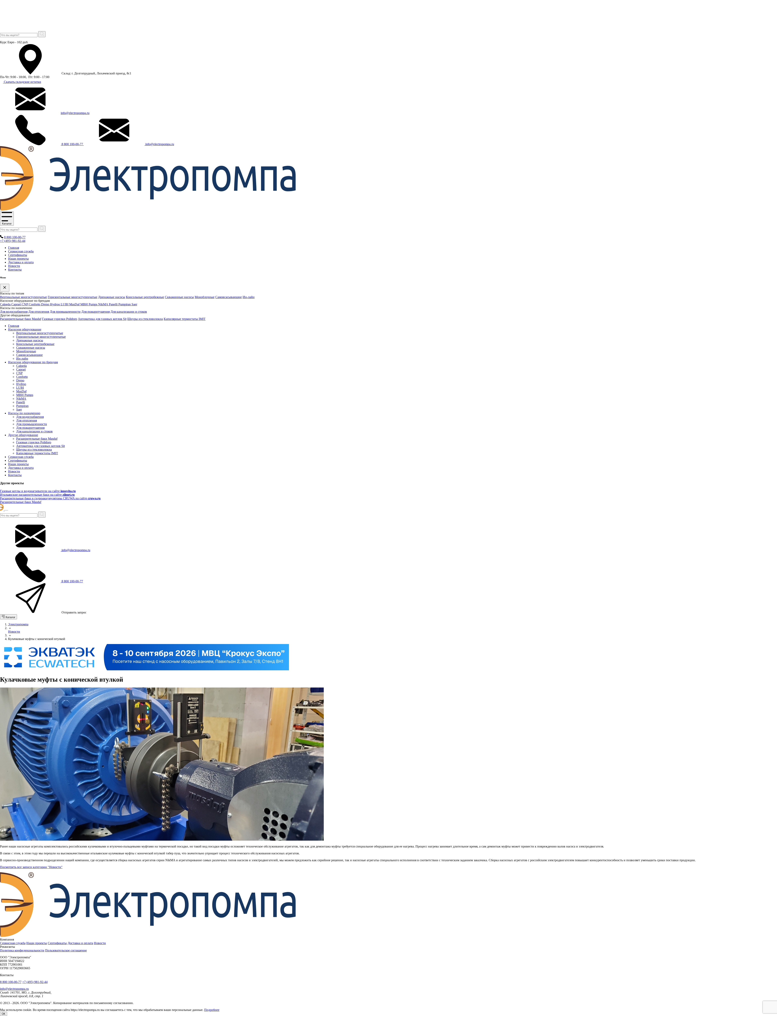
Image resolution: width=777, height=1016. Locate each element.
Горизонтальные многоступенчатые (72, 297)
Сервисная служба (21, 251)
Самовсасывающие (228, 297)
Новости (14, 266)
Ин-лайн (249, 297)
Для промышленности (65, 311)
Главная (13, 247)
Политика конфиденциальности (22, 950)
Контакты (15, 269)
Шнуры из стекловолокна (145, 319)
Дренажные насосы (111, 297)
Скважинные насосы (179, 297)
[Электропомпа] (148, 209)
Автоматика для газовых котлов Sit (102, 319)
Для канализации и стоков (128, 311)
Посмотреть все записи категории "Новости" (31, 867)
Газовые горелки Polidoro (59, 319)
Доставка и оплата (21, 262)
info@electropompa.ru (75, 113)
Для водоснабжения (14, 311)
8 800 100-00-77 (72, 144)
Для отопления (38, 311)
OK (3, 1013)
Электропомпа (18, 624)
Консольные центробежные (145, 297)
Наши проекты (18, 258)
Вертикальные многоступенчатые (23, 297)
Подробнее (211, 1010)
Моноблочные (204, 297)
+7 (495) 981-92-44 (12, 241)
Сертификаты (17, 255)
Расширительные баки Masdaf (20, 319)
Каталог (7, 223)
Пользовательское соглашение (66, 950)
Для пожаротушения (95, 311)
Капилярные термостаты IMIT (185, 319)
